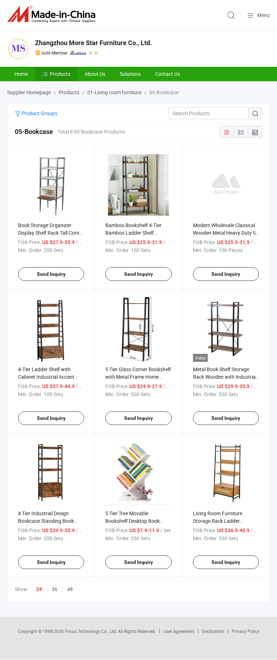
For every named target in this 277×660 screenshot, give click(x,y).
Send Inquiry (51, 274)
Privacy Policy (245, 631)
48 (70, 589)
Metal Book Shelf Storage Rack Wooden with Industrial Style (225, 377)
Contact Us (167, 73)
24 (39, 589)
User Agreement (178, 631)
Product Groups (39, 113)
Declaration (213, 631)
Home (21, 73)
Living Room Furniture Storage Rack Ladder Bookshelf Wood (217, 521)
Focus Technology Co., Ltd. (91, 631)
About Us (95, 73)
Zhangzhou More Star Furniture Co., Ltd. (93, 43)
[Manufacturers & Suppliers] (52, 14)
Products (60, 73)
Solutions (130, 73)
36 (54, 589)
